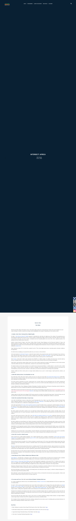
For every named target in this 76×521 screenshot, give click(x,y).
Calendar (50, 3)
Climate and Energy (38, 3)
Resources (45, 3)
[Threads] (74, 301)
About (25, 3)
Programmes (30, 3)
